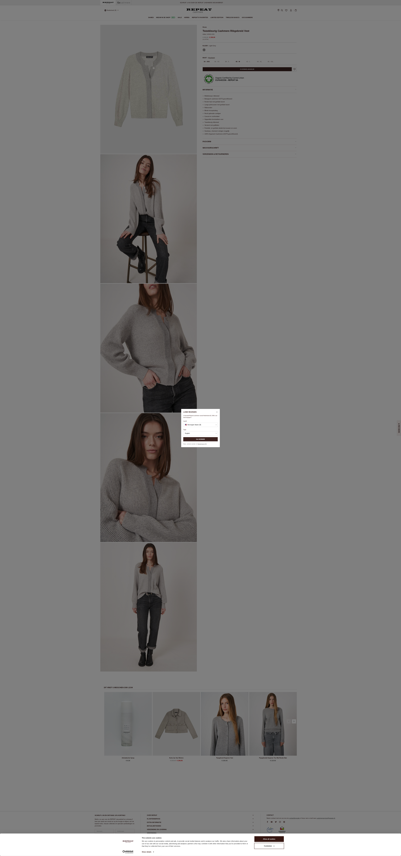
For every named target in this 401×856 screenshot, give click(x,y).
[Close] (216, 412)
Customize (268, 846)
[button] (200, 425)
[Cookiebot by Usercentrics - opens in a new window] (128, 851)
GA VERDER (200, 439)
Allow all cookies (269, 839)
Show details (146, 852)
